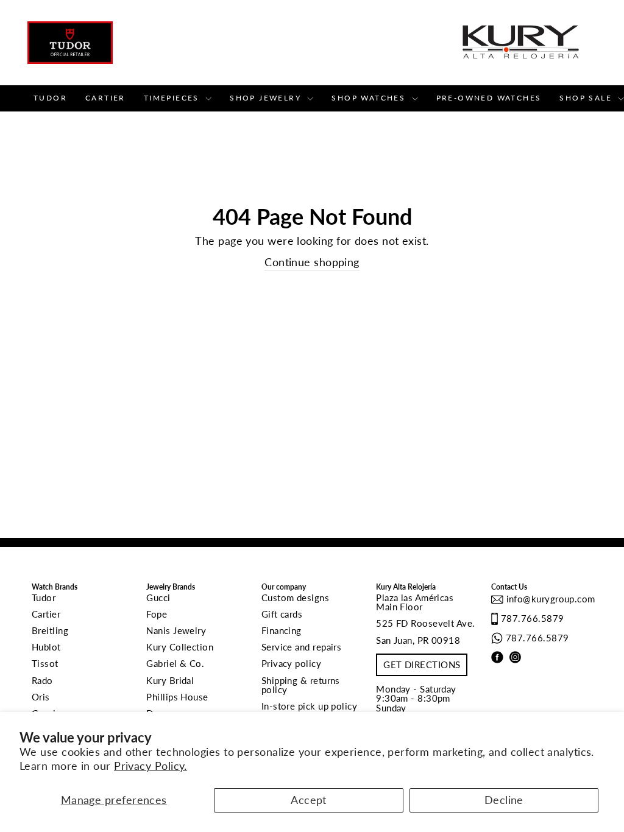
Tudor (50, 97)
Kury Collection (179, 646)
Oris (41, 696)
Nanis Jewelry (176, 630)
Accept (309, 799)
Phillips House (177, 696)
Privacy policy (291, 663)
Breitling (50, 630)
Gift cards (282, 613)
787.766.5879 (532, 618)
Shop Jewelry (267, 97)
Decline (503, 799)
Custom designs (295, 597)
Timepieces (173, 97)
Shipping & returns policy (300, 685)
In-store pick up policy (309, 705)
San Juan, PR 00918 (418, 640)
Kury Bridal (170, 680)
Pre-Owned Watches (489, 97)
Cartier (105, 97)
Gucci (158, 597)
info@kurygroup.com (549, 598)
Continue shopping (312, 262)
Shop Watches (370, 97)
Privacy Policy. (150, 765)
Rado (42, 680)
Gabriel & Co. (175, 663)
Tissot (45, 663)
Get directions (421, 664)
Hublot (46, 646)
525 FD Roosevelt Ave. (425, 623)
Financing (281, 630)
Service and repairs (301, 646)
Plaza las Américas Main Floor (414, 602)
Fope (156, 613)
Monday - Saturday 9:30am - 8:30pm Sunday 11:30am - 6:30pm (416, 702)
